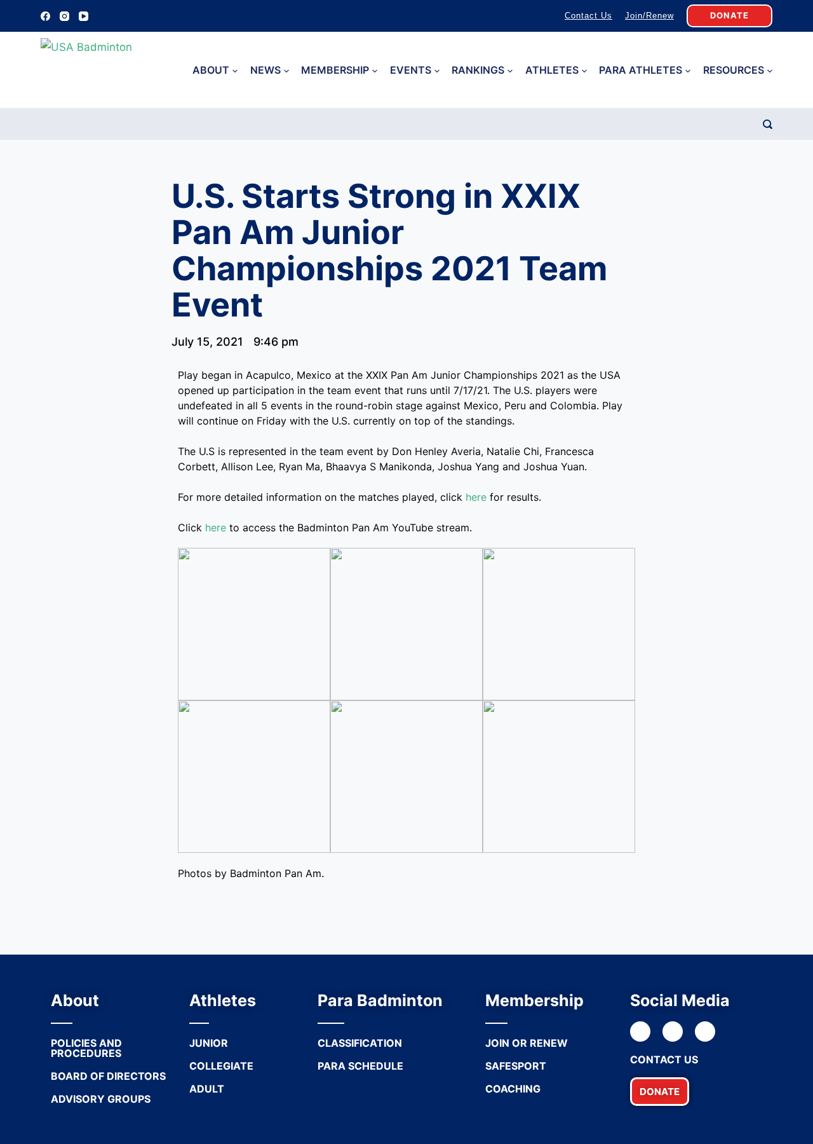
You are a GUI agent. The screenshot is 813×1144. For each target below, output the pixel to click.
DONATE (729, 15)
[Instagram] (64, 16)
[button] (659, 1091)
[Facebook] (45, 16)
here (476, 497)
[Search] (767, 124)
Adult (206, 1088)
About (210, 70)
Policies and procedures (86, 1048)
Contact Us (588, 15)
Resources (733, 70)
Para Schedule (360, 1065)
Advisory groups (101, 1099)
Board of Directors (108, 1076)
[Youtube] (705, 1031)
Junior (208, 1043)
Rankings (478, 70)
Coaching (513, 1088)
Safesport (515, 1065)
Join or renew (526, 1043)
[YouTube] (83, 16)
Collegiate (221, 1065)
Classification (360, 1043)
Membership (335, 70)
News (265, 70)
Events (410, 70)
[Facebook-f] (640, 1031)
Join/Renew (649, 15)
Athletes (552, 70)
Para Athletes (640, 70)
